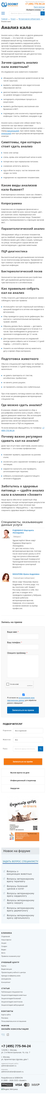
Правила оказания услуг (10, 956)
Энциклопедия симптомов (11, 1002)
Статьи (5, 988)
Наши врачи (6, 940)
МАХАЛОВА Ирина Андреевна (26, 574)
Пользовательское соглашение (13, 1021)
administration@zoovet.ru (12, 1071)
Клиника (6, 933)
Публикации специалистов (11, 992)
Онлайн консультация (15, 1029)
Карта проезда (39, 7)
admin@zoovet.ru (8, 1065)
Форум (5, 1025)
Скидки (4, 946)
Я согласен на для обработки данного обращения (21, 700)
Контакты (7, 1011)
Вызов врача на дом (19, 772)
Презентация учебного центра (13, 972)
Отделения (5, 936)
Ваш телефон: (14, 642)
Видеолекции (6, 969)
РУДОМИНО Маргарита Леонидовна (23, 531)
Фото (3, 953)
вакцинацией (13, 131)
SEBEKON (19, 1077)
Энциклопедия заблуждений (12, 1005)
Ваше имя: (13, 632)
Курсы (3, 966)
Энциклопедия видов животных (14, 995)
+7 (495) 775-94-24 (35, 3)
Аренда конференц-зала (10, 975)
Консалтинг (5, 982)
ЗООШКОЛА (6, 979)
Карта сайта (6, 1014)
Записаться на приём (23, 761)
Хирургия (14, 788)
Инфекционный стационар (23, 780)
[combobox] (28, 730)
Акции (3, 943)
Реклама (4, 1018)
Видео (3, 949)
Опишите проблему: (17, 653)
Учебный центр (10, 962)
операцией (6, 133)
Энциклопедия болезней (11, 998)
